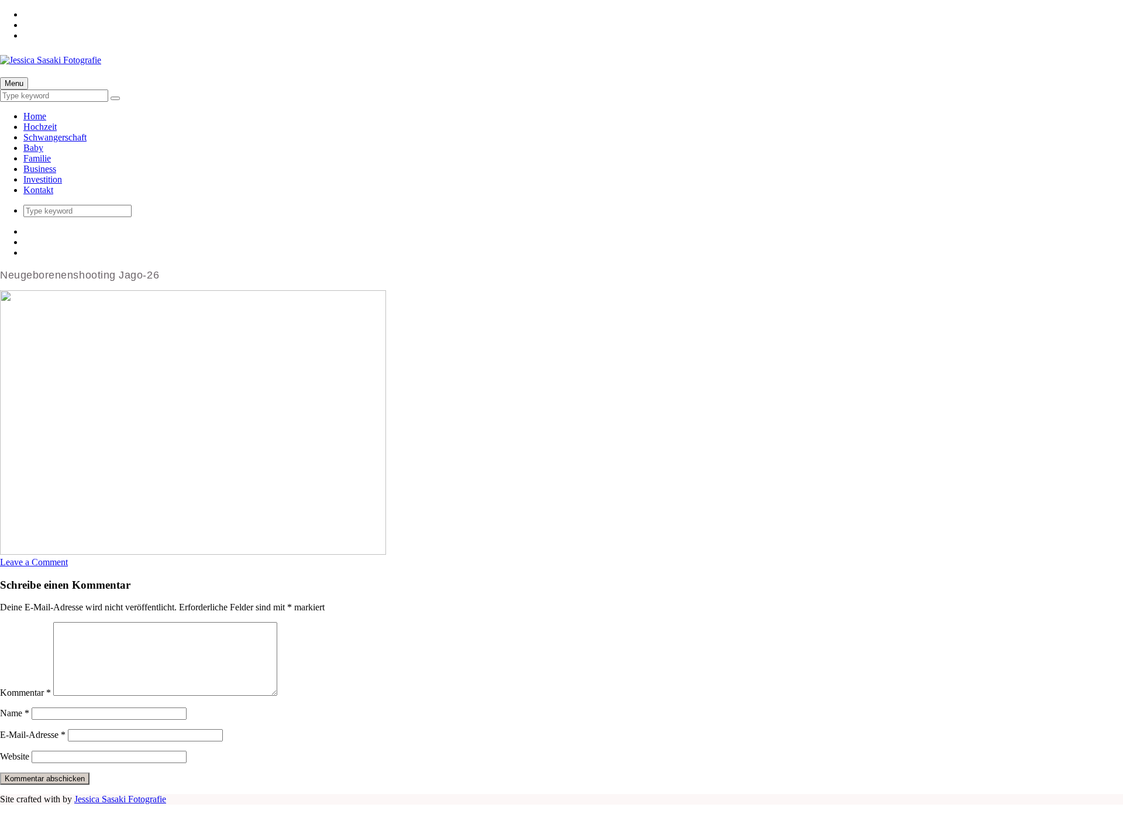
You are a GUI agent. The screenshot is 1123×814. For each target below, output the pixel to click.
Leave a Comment (34, 562)
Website (14, 756)
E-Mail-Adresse (33, 735)
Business (39, 169)
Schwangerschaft (55, 137)
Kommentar (25, 693)
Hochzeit (40, 127)
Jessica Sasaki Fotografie (120, 799)
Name (14, 713)
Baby (33, 148)
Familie (37, 158)
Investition (42, 179)
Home (34, 116)
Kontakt (38, 190)
